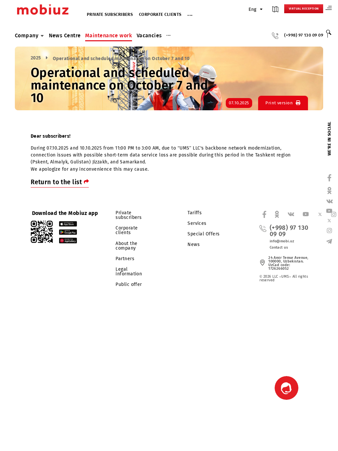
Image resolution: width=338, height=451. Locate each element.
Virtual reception (304, 8)
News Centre (65, 35)
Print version (279, 102)
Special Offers (203, 234)
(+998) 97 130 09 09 (303, 35)
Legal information (129, 271)
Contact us (279, 247)
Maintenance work (108, 35)
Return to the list (57, 182)
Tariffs (194, 213)
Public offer (129, 284)
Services (197, 223)
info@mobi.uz (282, 241)
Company (26, 35)
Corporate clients (160, 14)
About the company (126, 246)
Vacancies (149, 35)
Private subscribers (110, 14)
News (193, 244)
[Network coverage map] (275, 11)
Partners (125, 258)
